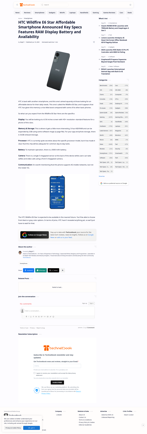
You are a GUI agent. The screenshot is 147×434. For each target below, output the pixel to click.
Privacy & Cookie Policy (13, 428)
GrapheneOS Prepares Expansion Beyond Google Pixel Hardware (113, 60)
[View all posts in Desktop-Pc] (121, 103)
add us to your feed (64, 237)
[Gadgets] (52, 13)
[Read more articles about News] (111, 66)
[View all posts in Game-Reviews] (121, 112)
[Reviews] (27, 13)
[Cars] (121, 13)
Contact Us (82, 417)
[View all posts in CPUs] (121, 99)
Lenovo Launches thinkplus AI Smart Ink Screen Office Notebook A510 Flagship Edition (114, 40)
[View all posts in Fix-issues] (106, 108)
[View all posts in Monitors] (121, 135)
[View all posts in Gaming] (106, 117)
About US (82, 415)
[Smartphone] (39, 13)
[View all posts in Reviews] (106, 149)
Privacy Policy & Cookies (87, 422)
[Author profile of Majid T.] (21, 42)
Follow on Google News (37, 235)
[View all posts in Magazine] (121, 131)
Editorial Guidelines (85, 425)
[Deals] (130, 13)
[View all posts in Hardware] (106, 126)
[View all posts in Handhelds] (121, 122)
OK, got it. (31, 428)
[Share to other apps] (62, 270)
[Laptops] (72, 13)
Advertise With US (107, 415)
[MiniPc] (62, 13)
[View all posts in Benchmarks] (106, 85)
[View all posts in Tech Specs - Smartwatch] (121, 167)
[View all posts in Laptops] (121, 126)
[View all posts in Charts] (106, 94)
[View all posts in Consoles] (106, 99)
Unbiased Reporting (108, 417)
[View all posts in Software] (106, 158)
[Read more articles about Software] (112, 57)
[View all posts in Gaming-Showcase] (121, 117)
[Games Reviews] (109, 13)
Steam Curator (129, 415)
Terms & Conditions (85, 420)
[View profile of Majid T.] (28, 251)
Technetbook (27, 257)
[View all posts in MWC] (121, 140)
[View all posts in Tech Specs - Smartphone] (106, 167)
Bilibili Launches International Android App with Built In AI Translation (113, 71)
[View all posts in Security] (121, 149)
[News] (17, 13)
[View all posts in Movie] (106, 140)
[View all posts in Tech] (121, 158)
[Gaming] (96, 13)
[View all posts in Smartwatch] (121, 153)
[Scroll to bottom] (143, 425)
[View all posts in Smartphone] (106, 153)
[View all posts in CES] (106, 90)
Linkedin (59, 415)
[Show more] (102, 176)
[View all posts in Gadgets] (121, 108)
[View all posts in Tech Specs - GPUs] (106, 162)
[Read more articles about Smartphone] (113, 23)
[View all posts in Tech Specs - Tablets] (106, 171)
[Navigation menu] (17, 4)
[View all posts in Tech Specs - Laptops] (121, 162)
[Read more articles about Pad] (110, 35)
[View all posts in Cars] (121, 85)
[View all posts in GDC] (106, 122)
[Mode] (130, 4)
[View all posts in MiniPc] (106, 135)
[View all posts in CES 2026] (121, 90)
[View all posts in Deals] (106, 103)
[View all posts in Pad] (121, 144)
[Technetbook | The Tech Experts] (27, 5)
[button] (28, 270)
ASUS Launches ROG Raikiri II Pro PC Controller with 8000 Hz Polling (115, 51)
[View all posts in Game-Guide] (106, 112)
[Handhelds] (84, 13)
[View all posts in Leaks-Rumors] (106, 131)
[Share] (93, 42)
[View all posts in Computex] (121, 94)
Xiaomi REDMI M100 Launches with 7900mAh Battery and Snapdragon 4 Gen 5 (115, 28)
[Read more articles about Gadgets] (111, 47)
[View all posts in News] (106, 144)
